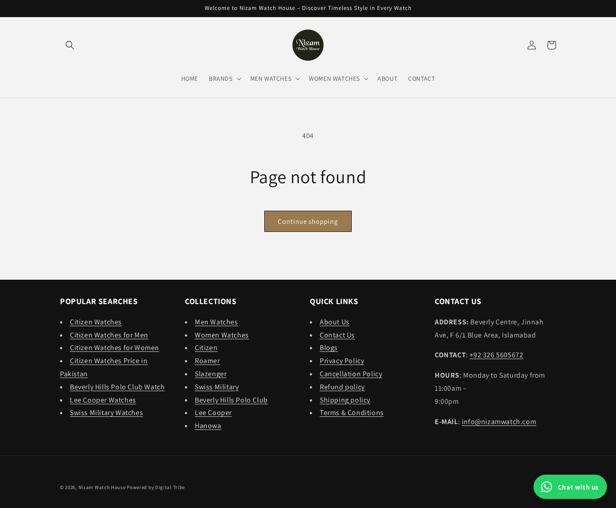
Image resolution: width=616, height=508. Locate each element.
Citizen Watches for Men (109, 335)
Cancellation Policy (351, 374)
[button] (70, 45)
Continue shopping (308, 221)
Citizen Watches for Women (114, 347)
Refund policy (342, 387)
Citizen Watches (96, 322)
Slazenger (210, 374)
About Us (334, 322)
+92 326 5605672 (496, 355)
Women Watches (222, 335)
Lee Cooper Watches (103, 400)
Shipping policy (345, 400)
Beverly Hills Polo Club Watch (117, 387)
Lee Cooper (213, 412)
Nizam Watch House (102, 487)
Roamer (207, 360)
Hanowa (208, 425)
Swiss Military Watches (106, 412)
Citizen (206, 347)
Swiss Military (217, 387)
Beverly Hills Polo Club (231, 400)
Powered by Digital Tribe (156, 487)
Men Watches (216, 322)
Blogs (329, 347)
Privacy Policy (342, 360)
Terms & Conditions (352, 412)
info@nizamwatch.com (499, 421)
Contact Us (337, 335)
